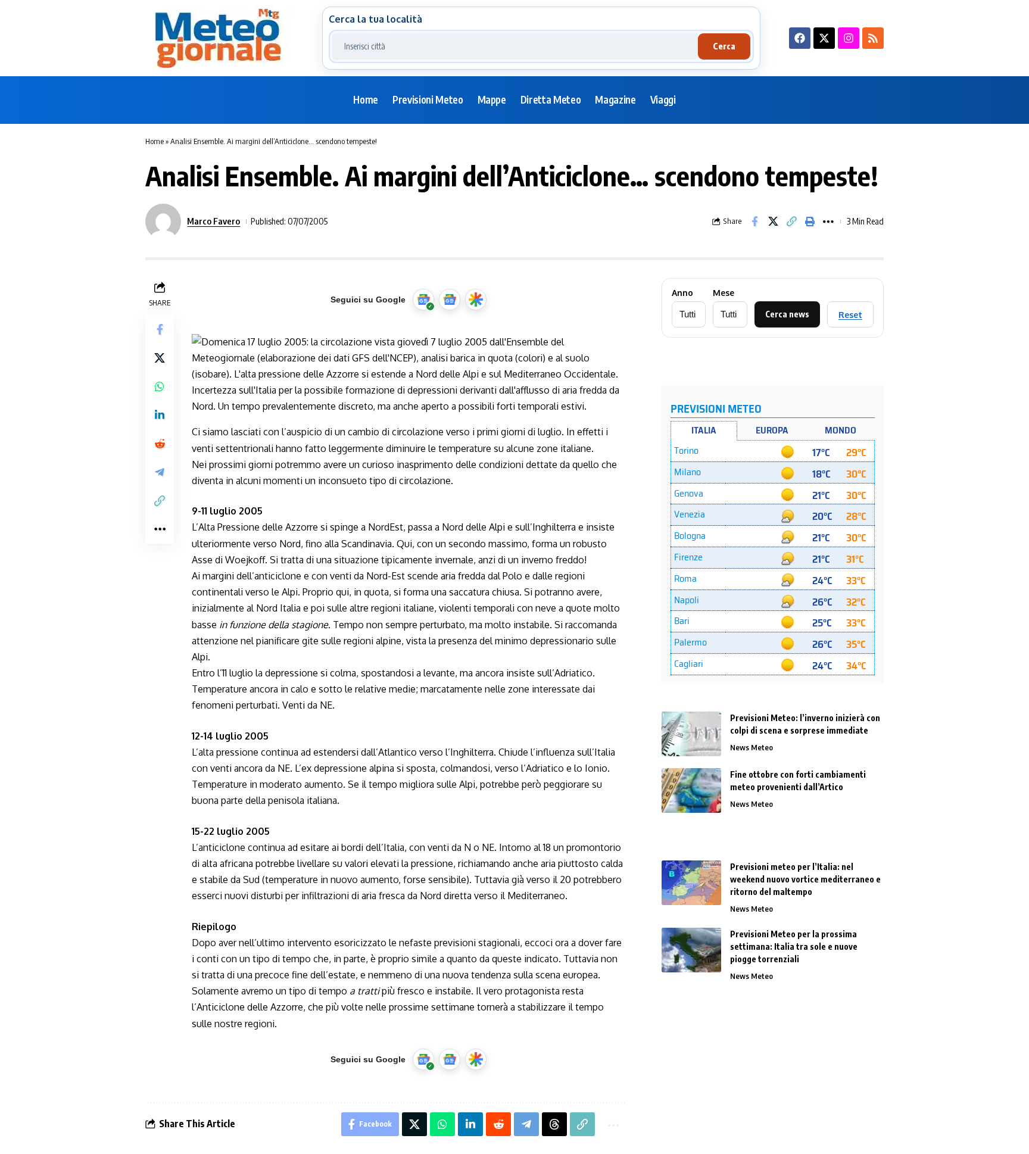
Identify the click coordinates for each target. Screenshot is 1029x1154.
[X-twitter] (824, 38)
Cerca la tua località (375, 19)
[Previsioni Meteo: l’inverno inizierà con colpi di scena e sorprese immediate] (691, 734)
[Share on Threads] (554, 1124)
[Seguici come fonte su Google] (423, 299)
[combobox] (515, 46)
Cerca (724, 46)
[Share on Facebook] (754, 221)
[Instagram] (848, 38)
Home (154, 141)
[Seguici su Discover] (476, 299)
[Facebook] (799, 38)
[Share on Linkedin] (159, 415)
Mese (723, 293)
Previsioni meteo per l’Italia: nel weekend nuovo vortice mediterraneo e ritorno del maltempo (805, 879)
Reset (850, 315)
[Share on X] (773, 221)
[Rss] (873, 38)
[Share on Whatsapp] (159, 386)
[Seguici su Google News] (449, 299)
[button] (791, 221)
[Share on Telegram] (159, 472)
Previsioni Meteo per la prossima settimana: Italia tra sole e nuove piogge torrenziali (794, 946)
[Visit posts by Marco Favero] (163, 221)
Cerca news (787, 314)
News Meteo (751, 747)
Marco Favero (213, 221)
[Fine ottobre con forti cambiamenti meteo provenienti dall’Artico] (691, 790)
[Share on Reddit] (159, 443)
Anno (682, 293)
